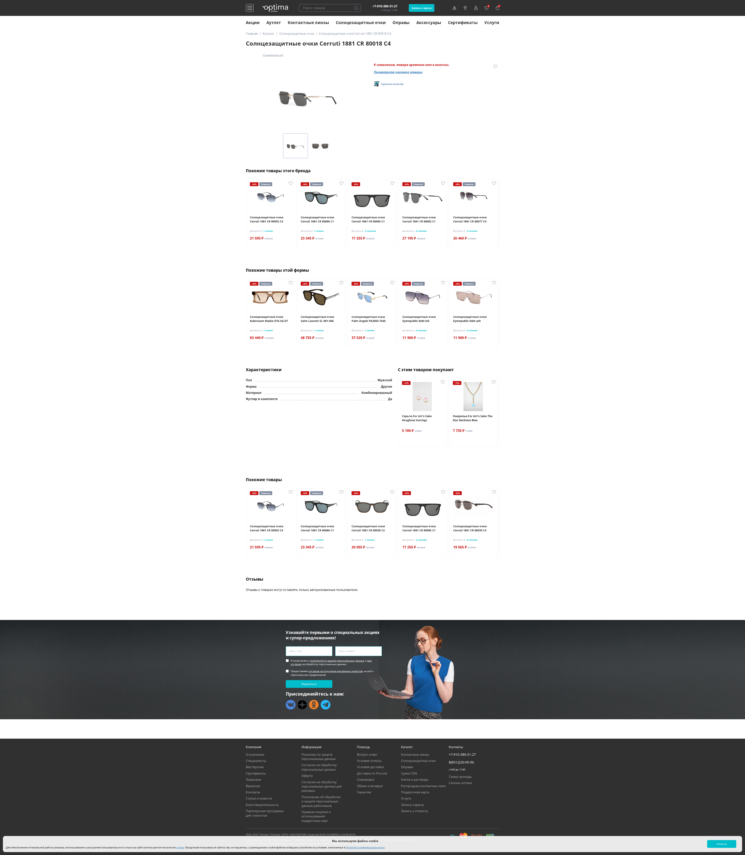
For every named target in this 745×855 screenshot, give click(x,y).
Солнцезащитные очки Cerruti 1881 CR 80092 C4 (266, 219)
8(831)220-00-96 (461, 762)
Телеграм (325, 705)
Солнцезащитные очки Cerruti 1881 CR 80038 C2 (368, 528)
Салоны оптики (460, 783)
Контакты (253, 792)
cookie (180, 847)
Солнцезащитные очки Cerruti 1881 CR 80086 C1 (317, 219)
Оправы (401, 22)
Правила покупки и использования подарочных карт (316, 816)
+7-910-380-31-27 (384, 6)
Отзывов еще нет (273, 55)
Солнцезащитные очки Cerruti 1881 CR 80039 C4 (470, 528)
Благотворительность (262, 805)
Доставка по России (372, 773)
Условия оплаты (369, 761)
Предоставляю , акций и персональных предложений (332, 672)
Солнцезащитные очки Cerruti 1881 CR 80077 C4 (470, 219)
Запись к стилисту (414, 811)
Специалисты (256, 761)
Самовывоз (365, 779)
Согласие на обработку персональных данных (319, 767)
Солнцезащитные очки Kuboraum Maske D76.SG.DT (269, 319)
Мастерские (255, 767)
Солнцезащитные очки (361, 22)
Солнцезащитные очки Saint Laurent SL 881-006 (317, 319)
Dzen (302, 705)
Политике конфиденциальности (365, 847)
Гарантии (364, 792)
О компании (255, 754)
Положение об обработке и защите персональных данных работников (321, 801)
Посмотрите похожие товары (398, 72)
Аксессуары (428, 22)
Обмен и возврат (370, 786)
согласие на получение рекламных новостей (336, 671)
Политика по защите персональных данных (318, 756)
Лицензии (253, 779)
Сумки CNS (409, 773)
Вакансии (253, 786)
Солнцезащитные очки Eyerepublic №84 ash (470, 319)
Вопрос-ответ (367, 754)
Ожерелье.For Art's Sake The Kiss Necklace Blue (472, 418)
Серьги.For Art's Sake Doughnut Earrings (417, 418)
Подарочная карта (415, 792)
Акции (253, 22)
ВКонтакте (290, 705)
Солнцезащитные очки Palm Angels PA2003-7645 (369, 319)
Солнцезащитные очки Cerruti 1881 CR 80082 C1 (419, 219)
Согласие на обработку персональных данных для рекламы (321, 786)
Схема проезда (460, 777)
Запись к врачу (421, 8)
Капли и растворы (414, 779)
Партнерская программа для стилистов (264, 813)
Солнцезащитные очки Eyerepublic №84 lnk (419, 319)
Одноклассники (314, 705)
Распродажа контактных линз (423, 786)
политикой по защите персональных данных (337, 660)
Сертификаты (463, 22)
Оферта (307, 776)
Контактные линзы (308, 22)
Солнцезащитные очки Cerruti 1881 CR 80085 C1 (368, 219)
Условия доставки (370, 767)
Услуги (491, 22)
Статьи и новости (259, 798)
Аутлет (273, 22)
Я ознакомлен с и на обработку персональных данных (331, 662)
